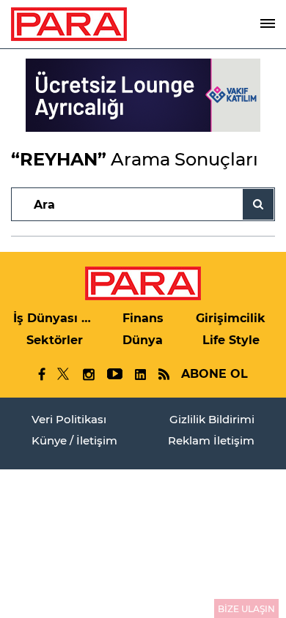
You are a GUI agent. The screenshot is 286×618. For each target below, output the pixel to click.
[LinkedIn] (140, 374)
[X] (63, 374)
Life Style (231, 340)
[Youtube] (114, 374)
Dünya (142, 340)
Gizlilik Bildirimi (211, 419)
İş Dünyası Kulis (55, 318)
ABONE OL (214, 374)
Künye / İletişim (74, 440)
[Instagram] (88, 374)
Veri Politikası (69, 419)
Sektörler (54, 340)
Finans (143, 318)
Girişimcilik (230, 318)
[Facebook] (42, 374)
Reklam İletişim (211, 440)
